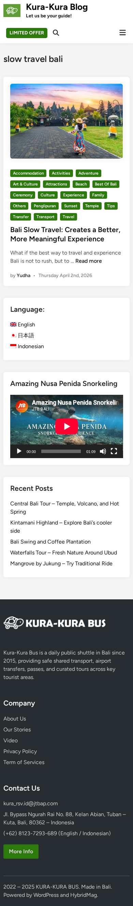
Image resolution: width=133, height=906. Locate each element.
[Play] (19, 451)
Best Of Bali (106, 184)
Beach (81, 184)
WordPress (46, 895)
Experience (73, 195)
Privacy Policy (20, 751)
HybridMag (83, 895)
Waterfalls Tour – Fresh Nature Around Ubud (63, 552)
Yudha (23, 275)
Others (19, 206)
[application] (66, 426)
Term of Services (23, 762)
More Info (21, 851)
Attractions (56, 184)
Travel (68, 216)
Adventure (88, 173)
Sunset (70, 206)
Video (10, 740)
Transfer (21, 216)
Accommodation (28, 173)
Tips (111, 206)
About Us (14, 718)
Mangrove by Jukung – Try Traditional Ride (61, 563)
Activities (61, 173)
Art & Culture (25, 184)
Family (98, 195)
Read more (88, 261)
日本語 (25, 335)
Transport (45, 216)
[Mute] (103, 451)
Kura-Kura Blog (57, 6)
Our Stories (17, 729)
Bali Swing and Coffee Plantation (50, 541)
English (25, 324)
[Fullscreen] (113, 451)
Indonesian (30, 346)
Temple (92, 206)
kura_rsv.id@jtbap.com (30, 803)
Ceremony (23, 195)
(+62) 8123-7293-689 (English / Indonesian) (57, 833)
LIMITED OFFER (27, 33)
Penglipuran (45, 206)
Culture (48, 195)
